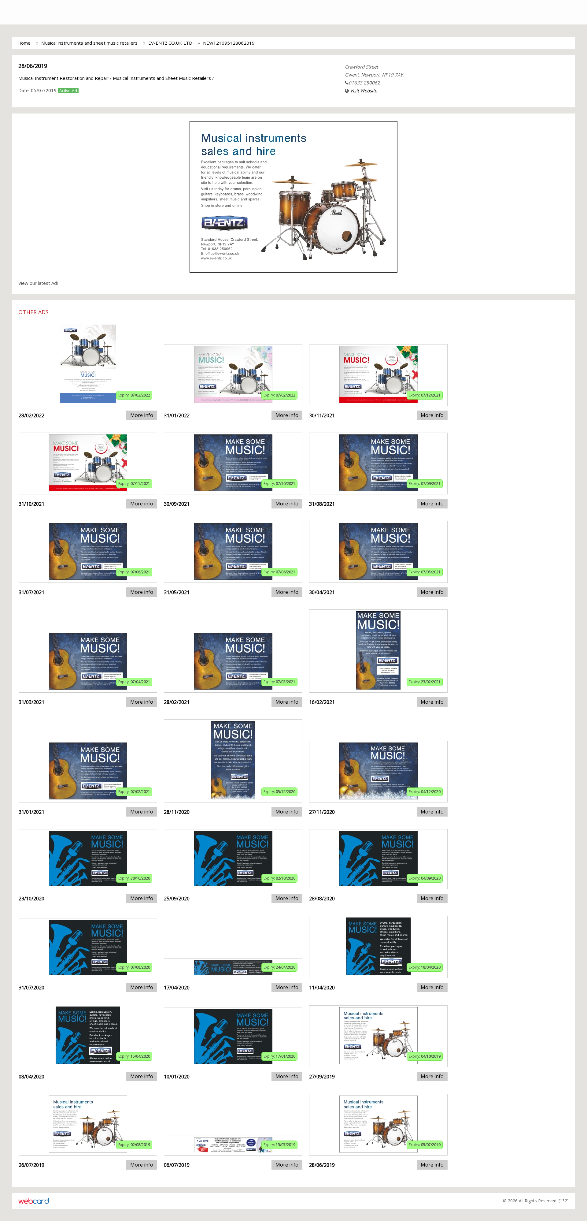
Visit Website (363, 90)
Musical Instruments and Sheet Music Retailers (162, 78)
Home (24, 43)
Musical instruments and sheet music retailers (89, 43)
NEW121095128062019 (229, 43)
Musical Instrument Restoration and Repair (63, 78)
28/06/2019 (32, 65)
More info (141, 415)
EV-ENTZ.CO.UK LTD (170, 43)
